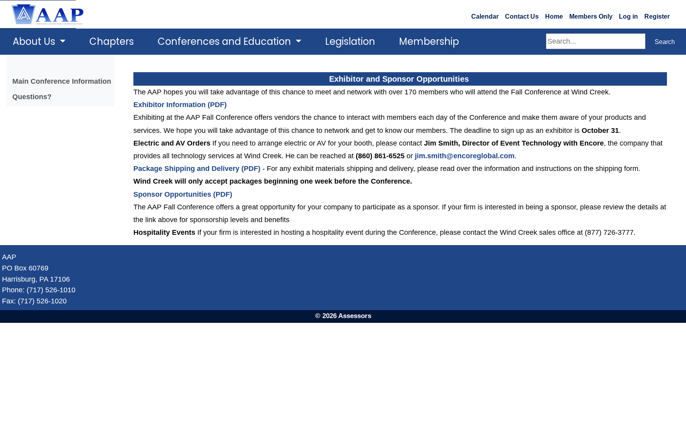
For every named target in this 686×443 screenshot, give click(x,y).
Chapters (111, 41)
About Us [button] (35, 41)
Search (665, 41)
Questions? (32, 96)
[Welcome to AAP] (38, 14)
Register (657, 16)
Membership (429, 41)
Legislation (350, 41)
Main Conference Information (61, 81)
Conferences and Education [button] (225, 41)
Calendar (485, 16)
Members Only (591, 16)
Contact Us (522, 16)
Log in (628, 16)
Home (554, 16)
